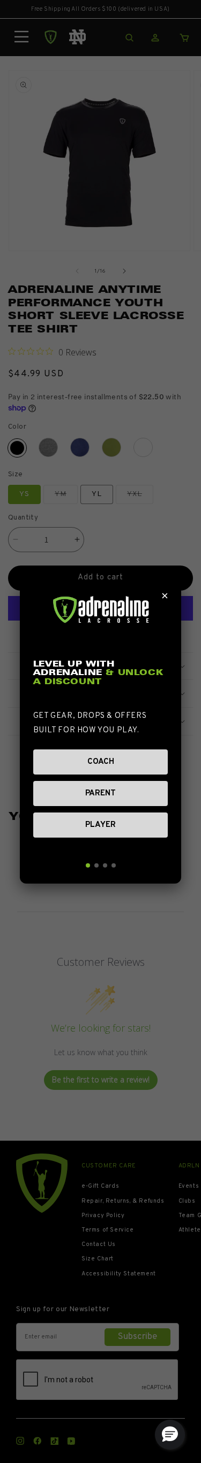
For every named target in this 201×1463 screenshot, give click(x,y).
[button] (170, 1435)
